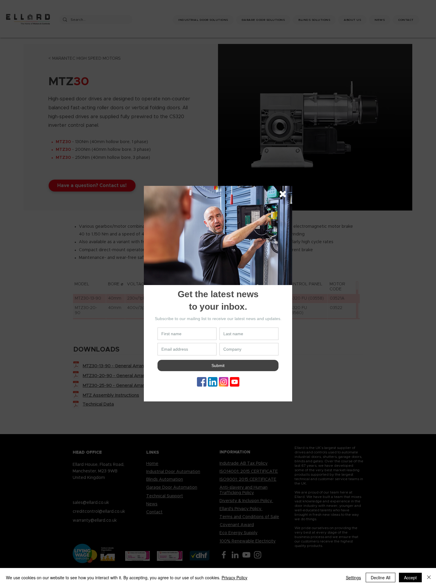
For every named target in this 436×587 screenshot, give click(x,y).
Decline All (380, 577)
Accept (410, 577)
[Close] (428, 577)
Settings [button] (353, 577)
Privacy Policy (234, 577)
